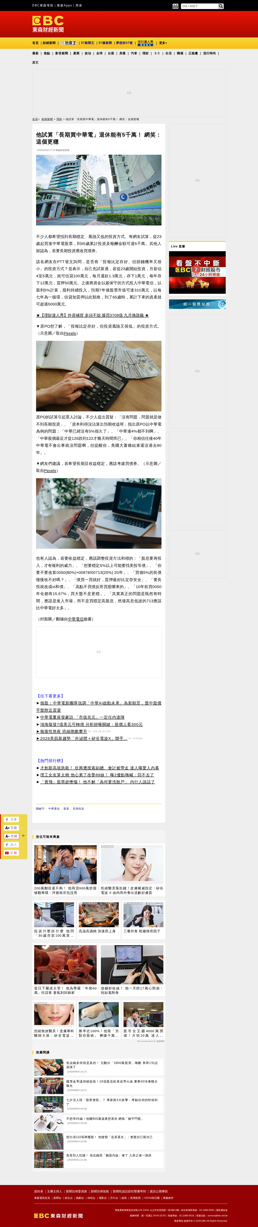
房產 (122, 53)
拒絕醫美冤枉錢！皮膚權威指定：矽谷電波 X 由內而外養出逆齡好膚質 (132, 890)
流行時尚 (209, 53)
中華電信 (54, 808)
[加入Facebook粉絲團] (11, 846)
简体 (79, 5)
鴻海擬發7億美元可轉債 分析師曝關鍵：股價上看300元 (91, 724)
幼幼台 (91, 1197)
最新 (35, 53)
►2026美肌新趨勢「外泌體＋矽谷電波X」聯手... (81, 738)
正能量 (193, 53)
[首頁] (48, 23)
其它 (35, 62)
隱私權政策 (222, 1210)
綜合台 (69, 1197)
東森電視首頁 (42, 1197)
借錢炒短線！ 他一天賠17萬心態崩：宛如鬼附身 (132, 990)
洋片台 (114, 1197)
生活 (168, 53)
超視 (124, 1197)
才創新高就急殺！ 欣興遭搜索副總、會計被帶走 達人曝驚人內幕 (99, 768)
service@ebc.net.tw (218, 1215)
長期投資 (78, 808)
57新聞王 (87, 42)
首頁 (35, 42)
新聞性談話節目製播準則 (129, 1191)
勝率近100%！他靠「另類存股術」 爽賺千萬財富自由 (99, 1033)
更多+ (163, 42)
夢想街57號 (124, 42)
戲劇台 (80, 1197)
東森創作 (168, 1197)
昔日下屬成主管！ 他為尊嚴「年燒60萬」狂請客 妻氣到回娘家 (65, 990)
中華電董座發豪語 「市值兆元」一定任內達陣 (82, 717)
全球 (99, 53)
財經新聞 (49, 42)
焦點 (47, 53)
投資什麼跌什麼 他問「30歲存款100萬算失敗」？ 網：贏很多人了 (54, 933)
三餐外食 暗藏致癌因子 (142, 931)
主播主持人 (54, 1191)
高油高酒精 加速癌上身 (97, 931)
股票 (66, 808)
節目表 (38, 1191)
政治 (88, 53)
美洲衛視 (135, 1197)
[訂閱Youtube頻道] (11, 854)
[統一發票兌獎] (197, 307)
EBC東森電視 (42, 5)
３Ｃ (157, 53)
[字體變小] (11, 838)
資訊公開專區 (159, 1191)
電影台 (103, 1197)
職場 (180, 53)
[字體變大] (11, 829)
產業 (76, 53)
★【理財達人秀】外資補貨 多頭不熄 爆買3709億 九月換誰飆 (90, 315)
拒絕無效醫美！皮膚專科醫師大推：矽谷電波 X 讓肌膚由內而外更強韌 (54, 1033)
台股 (111, 53)
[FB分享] (11, 821)
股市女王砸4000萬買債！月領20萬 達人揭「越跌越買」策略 (143, 1033)
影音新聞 (61, 53)
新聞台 (57, 1197)
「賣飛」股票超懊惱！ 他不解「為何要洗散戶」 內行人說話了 (97, 782)
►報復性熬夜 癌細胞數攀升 (61, 731)
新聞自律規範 (100, 1191)
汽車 (134, 53)
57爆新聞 (105, 42)
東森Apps (64, 5)
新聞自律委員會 (76, 1191)
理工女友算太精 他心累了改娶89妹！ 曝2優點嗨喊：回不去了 (97, 775)
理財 (145, 53)
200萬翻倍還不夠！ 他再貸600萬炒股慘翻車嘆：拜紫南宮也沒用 (65, 890)
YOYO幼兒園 (152, 1197)
